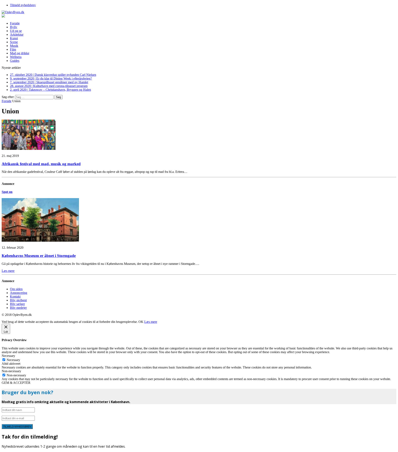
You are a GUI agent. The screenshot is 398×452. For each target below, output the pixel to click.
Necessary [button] (8, 355)
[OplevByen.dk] (199, 12)
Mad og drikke (19, 53)
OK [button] (140, 322)
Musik (14, 45)
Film (13, 49)
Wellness (16, 57)
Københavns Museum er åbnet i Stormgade (39, 255)
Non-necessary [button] (11, 371)
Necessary (13, 360)
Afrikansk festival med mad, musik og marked (41, 164)
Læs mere (150, 322)
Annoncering (18, 292)
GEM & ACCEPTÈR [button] (16, 382)
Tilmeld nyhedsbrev (23, 5)
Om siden (16, 289)
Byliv (13, 27)
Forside (15, 23)
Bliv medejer (18, 307)
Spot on (7, 192)
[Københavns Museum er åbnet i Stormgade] (40, 240)
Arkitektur (16, 34)
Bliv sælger (17, 304)
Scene (14, 42)
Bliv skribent (18, 300)
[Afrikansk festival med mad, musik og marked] (29, 148)
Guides (14, 60)
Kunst (14, 38)
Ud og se (16, 31)
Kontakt (15, 296)
